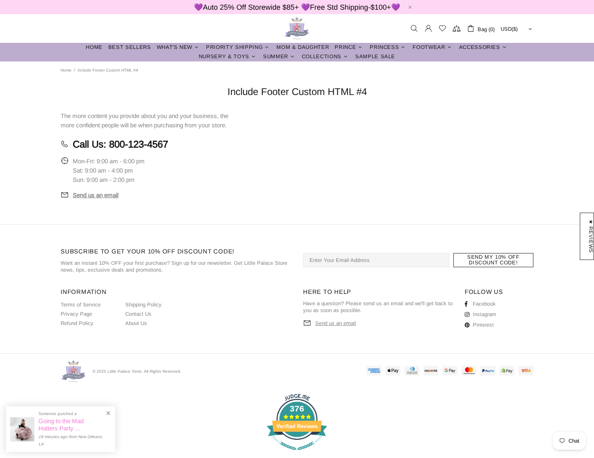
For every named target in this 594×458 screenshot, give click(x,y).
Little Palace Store (297, 28)
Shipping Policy (143, 305)
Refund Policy (77, 323)
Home (66, 70)
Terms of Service (81, 305)
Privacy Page (76, 314)
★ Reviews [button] (591, 236)
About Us (136, 323)
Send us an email (95, 195)
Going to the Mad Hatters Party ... (61, 425)
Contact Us (138, 314)
